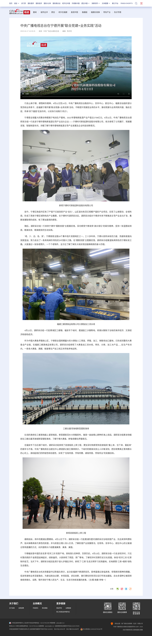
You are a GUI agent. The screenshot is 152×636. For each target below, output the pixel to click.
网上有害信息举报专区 (63, 612)
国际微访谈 (56, 3)
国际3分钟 (47, 3)
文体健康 (105, 3)
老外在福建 (62, 12)
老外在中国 (66, 3)
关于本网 (12, 608)
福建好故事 (95, 12)
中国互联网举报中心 (18, 623)
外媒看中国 (76, 3)
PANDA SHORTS (127, 3)
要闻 (35, 12)
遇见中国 (84, 3)
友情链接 (68, 608)
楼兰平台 (115, 3)
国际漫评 (31, 3)
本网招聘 (21, 608)
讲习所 (23, 3)
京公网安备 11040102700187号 (92, 629)
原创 (53, 12)
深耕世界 (95, 3)
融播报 (84, 12)
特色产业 (106, 12)
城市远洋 (44, 12)
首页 (10, 3)
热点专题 (117, 12)
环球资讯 (35, 608)
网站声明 (59, 608)
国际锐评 (39, 3)
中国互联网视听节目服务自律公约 (19, 629)
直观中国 (74, 12)
